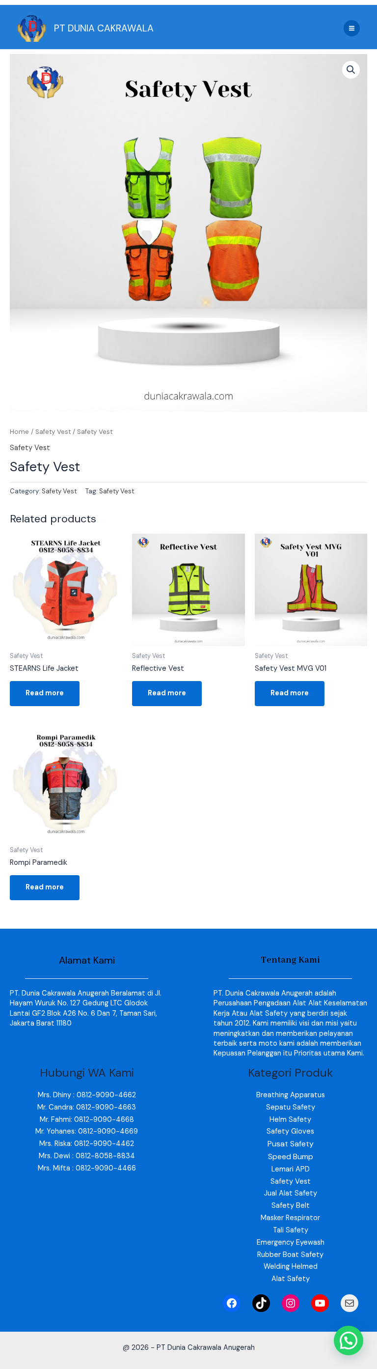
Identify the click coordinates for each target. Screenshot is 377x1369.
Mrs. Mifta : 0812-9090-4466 (87, 1168)
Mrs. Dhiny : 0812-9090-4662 (87, 1095)
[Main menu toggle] (352, 28)
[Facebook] (232, 1303)
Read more (45, 693)
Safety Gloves (290, 1131)
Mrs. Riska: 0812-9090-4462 (86, 1143)
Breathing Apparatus (290, 1095)
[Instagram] (290, 1303)
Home (19, 432)
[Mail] (349, 1303)
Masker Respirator (290, 1218)
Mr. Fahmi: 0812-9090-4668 (87, 1119)
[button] (351, 70)
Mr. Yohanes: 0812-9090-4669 (86, 1131)
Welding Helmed (291, 1266)
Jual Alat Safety (290, 1193)
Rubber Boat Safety (290, 1254)
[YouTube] (320, 1303)
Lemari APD (290, 1169)
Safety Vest (53, 432)
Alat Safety (290, 1278)
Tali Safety (290, 1230)
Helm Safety (290, 1119)
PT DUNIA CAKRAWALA (104, 28)
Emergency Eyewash (290, 1242)
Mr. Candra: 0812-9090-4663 (86, 1107)
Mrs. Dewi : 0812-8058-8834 (87, 1156)
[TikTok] (261, 1303)
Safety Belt (290, 1205)
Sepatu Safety (290, 1107)
